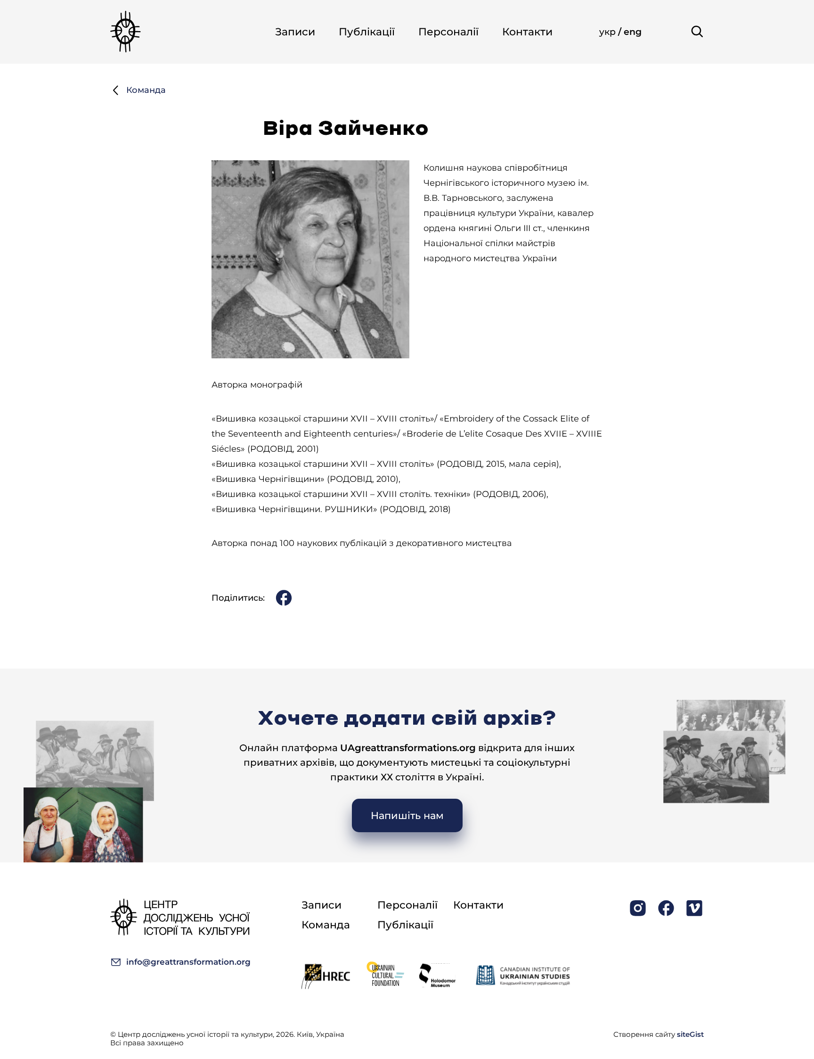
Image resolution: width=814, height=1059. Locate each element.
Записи (295, 31)
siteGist (690, 1034)
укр (608, 31)
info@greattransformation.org (188, 962)
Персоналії (448, 31)
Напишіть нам (407, 815)
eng (633, 31)
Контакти (527, 31)
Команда (146, 90)
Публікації (367, 31)
